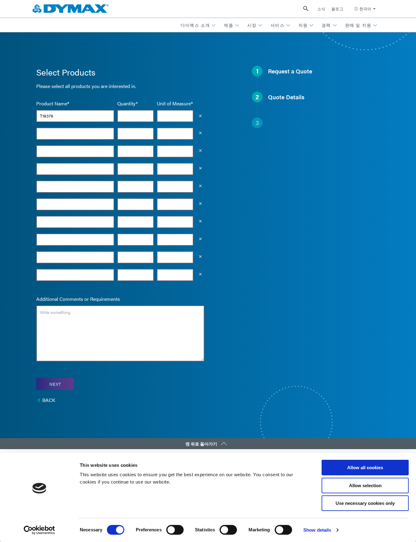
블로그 (337, 9)
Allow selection (365, 485)
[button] (198, 25)
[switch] (175, 530)
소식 (321, 9)
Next (55, 384)
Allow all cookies (365, 467)
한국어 (365, 9)
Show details (317, 530)
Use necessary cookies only (365, 503)
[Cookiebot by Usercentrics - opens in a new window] (39, 530)
